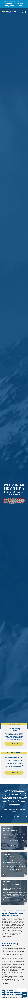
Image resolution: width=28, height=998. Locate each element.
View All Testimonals (14, 816)
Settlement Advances (17, 2)
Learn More (14, 743)
